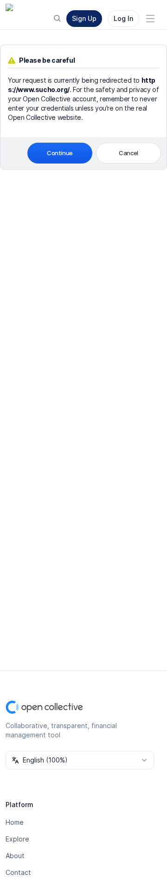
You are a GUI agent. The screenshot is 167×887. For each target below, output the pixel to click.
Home (15, 822)
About (15, 856)
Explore (17, 839)
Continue (60, 153)
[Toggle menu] (150, 18)
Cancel (128, 153)
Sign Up (84, 18)
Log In (123, 18)
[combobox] (80, 760)
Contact (18, 872)
